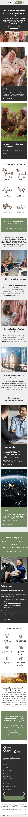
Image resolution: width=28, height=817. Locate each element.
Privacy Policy (4, 809)
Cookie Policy (10, 809)
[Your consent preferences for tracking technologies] (25, 814)
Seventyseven (14, 810)
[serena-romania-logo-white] (7, 749)
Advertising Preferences (18, 809)
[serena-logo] (8, 2)
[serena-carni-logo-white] (8, 746)
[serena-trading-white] (18, 751)
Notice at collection (7, 815)
